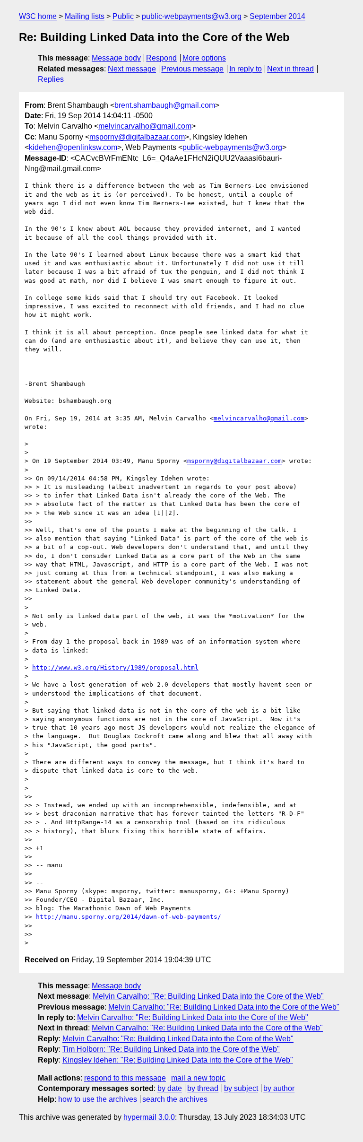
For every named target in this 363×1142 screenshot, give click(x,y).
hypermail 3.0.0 (149, 1117)
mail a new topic (198, 1078)
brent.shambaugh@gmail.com (164, 105)
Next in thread (290, 69)
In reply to (245, 69)
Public (123, 16)
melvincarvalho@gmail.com (144, 126)
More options (204, 58)
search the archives (174, 1099)
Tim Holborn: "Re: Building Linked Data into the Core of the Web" (171, 1049)
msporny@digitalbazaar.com (137, 137)
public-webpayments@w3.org (192, 16)
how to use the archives (97, 1099)
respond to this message (125, 1078)
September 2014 (277, 16)
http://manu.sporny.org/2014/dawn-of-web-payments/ (128, 916)
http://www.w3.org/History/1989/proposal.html (115, 667)
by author (278, 1088)
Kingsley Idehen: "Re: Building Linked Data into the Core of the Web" (177, 1060)
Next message (132, 69)
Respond (161, 58)
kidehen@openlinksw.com (73, 147)
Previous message (192, 69)
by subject (241, 1088)
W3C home (38, 16)
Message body (116, 58)
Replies (51, 79)
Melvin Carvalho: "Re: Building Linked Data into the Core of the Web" (208, 996)
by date (169, 1088)
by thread (202, 1088)
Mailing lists (84, 16)
